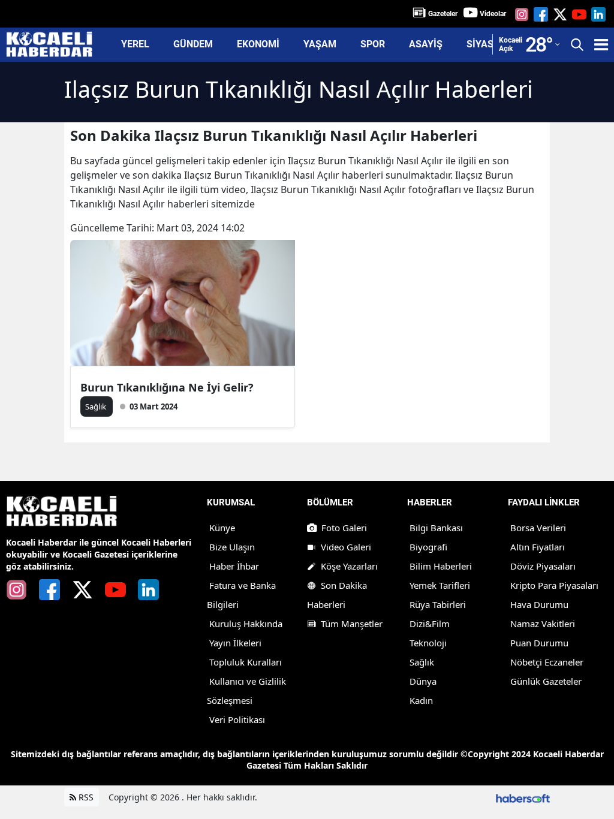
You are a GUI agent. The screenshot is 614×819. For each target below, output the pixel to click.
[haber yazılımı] (523, 797)
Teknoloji (428, 643)
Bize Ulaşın (232, 547)
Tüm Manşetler (352, 624)
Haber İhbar (234, 566)
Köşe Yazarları (349, 566)
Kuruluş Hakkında (245, 624)
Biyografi (428, 547)
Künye (222, 528)
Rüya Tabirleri (438, 604)
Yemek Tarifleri (440, 585)
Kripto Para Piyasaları (554, 585)
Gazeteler (443, 14)
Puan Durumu (539, 643)
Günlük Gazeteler (546, 681)
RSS (85, 797)
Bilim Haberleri (441, 566)
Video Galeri (346, 547)
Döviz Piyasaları (543, 566)
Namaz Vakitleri (542, 624)
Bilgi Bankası (436, 528)
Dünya (423, 681)
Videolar (493, 14)
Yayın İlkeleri (235, 643)
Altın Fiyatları (537, 547)
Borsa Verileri (538, 528)
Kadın (421, 700)
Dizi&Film (430, 624)
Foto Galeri (344, 528)
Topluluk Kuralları (245, 662)
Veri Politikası (237, 719)
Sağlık (422, 662)
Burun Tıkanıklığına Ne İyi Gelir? (167, 387)
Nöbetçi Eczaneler (546, 662)
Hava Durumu (539, 604)
